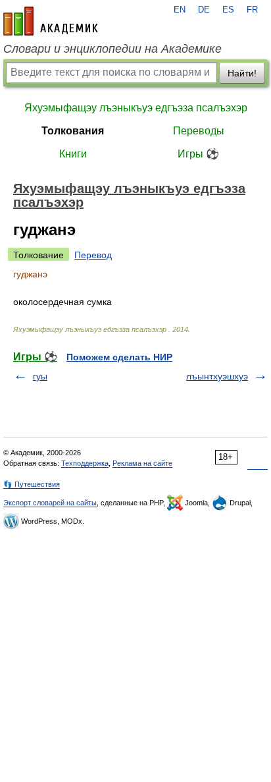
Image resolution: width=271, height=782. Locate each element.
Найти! (242, 73)
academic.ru (50, 21)
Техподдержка (85, 463)
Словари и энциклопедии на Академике (112, 48)
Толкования (72, 130)
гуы (40, 376)
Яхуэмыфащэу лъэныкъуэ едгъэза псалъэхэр (135, 107)
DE (204, 9)
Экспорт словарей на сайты (50, 503)
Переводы (198, 130)
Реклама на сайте (142, 463)
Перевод (93, 255)
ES (228, 9)
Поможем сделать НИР (119, 357)
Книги (73, 153)
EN (179, 9)
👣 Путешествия (31, 484)
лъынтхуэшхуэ (217, 376)
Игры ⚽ (198, 153)
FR (252, 9)
